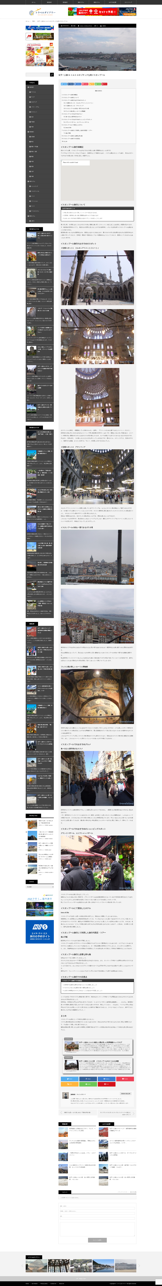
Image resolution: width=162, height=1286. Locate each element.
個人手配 (67, 133)
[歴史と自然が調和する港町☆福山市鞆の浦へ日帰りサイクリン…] (81, 1265)
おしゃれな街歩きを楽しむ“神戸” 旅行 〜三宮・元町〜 (45, 433)
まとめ (64, 141)
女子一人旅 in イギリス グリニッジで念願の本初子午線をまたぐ (45, 368)
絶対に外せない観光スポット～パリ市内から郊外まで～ (45, 254)
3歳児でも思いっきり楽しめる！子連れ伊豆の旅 (77, 1112)
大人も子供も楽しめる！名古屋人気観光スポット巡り (45, 491)
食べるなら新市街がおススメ (73, 116)
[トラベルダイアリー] (42, 11)
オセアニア (34, 102)
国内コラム (97, 2)
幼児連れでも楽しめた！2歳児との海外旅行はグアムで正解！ (46, 868)
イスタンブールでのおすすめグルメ (72, 114)
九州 (32, 171)
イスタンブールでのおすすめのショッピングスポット (77, 119)
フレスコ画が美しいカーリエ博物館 (74, 111)
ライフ (33, 206)
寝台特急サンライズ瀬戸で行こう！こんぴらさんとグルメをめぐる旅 (45, 584)
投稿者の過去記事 (125, 1093)
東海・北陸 (34, 151)
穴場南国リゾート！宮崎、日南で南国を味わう (45, 452)
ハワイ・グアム (35, 107)
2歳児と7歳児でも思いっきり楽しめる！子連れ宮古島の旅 (45, 668)
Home (27, 1283)
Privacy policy (44, 1283)
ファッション (34, 201)
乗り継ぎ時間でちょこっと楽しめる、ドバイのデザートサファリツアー (45, 291)
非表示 (100, 90)
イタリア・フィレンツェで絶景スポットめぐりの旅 (45, 309)
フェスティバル (35, 191)
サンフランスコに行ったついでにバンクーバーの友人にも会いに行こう (115, 1113)
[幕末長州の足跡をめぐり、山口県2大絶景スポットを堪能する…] (59, 1265)
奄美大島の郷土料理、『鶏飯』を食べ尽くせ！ (44, 726)
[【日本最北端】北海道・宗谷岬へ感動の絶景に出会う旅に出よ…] (125, 1265)
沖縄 (32, 176)
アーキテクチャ (35, 211)
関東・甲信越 (34, 146)
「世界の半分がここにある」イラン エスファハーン (82, 1154)
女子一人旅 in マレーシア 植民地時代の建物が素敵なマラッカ (123, 1129)
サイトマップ (128, 2)
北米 (32, 117)
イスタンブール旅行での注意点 (71, 138)
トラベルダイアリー (121, 1283)
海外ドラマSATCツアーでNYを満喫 (45, 387)
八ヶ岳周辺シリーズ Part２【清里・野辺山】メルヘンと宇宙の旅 (45, 603)
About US (61, 1283)
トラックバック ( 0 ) (122, 1192)
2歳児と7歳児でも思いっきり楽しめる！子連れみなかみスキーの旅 (45, 650)
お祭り (33, 221)
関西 (32, 156)
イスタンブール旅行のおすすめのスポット (74, 100)
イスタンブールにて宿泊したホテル (72, 125)
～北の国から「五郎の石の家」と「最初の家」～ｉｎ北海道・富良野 (45, 473)
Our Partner (35, 1283)
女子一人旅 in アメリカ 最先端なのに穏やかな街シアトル (45, 407)
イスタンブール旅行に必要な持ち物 (72, 136)
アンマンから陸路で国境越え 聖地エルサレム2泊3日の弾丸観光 (82, 1142)
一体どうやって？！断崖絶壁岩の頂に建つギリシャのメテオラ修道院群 (46, 834)
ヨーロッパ (34, 112)
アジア (33, 97)
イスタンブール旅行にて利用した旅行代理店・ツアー (77, 130)
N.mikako (51, 838)
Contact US (53, 1283)
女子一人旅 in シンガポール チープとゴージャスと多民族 (123, 1154)
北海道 (33, 136)
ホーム (33, 2)
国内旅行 (65, 2)
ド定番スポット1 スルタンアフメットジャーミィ (78, 103)
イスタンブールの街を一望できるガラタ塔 (76, 108)
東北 (32, 141)
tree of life (67, 127)
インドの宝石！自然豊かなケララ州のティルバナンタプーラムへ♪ (45, 330)
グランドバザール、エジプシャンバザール (76, 122)
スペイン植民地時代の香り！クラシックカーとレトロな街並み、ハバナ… (123, 1142)
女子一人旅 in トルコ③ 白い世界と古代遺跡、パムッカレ (82, 1178)
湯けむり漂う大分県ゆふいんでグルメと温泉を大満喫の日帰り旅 (45, 509)
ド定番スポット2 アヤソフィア (74, 105)
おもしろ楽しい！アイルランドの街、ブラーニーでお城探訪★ (45, 349)
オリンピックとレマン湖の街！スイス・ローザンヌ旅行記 (45, 272)
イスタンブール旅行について (70, 97)
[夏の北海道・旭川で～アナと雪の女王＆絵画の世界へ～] (36, 1265)
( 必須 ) (63, 1206)
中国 (32, 161)
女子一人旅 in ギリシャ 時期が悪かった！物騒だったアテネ (46, 845)
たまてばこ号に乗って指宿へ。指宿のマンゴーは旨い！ (45, 777)
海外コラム (81, 2)
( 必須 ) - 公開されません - (68, 1211)
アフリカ (33, 92)
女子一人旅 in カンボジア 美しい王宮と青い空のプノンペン (45, 236)
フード (33, 196)
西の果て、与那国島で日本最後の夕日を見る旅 (45, 563)
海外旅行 (49, 2)
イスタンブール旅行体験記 (70, 94)
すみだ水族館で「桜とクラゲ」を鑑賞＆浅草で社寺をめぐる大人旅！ (45, 526)
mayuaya (51, 825)
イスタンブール (88, 25)
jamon (104, 25)
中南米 (33, 122)
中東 (33, 21)
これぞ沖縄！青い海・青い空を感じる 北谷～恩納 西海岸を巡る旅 (45, 545)
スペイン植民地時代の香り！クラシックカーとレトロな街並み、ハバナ (45, 688)
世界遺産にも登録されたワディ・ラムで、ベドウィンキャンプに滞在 (82, 1129)
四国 (32, 166)
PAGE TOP (82, 1278)
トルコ (81, 25)
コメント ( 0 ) (133, 1192)
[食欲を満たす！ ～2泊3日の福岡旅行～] (103, 1265)
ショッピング (34, 186)
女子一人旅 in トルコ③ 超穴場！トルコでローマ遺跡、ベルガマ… (123, 1166)
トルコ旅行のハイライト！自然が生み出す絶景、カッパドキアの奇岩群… (82, 1166)
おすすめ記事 (112, 2)
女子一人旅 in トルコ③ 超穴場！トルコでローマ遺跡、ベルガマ (45, 761)
